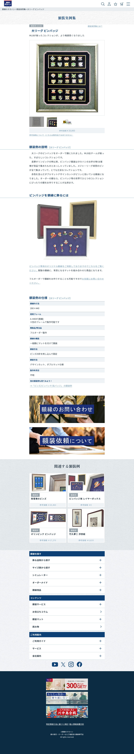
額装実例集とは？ (95, 26)
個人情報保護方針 (76, 724)
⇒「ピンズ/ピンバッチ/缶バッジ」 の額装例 (51, 385)
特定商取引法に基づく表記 (57, 724)
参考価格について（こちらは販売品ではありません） (51, 135)
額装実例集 (21, 9)
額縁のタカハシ (8, 9)
